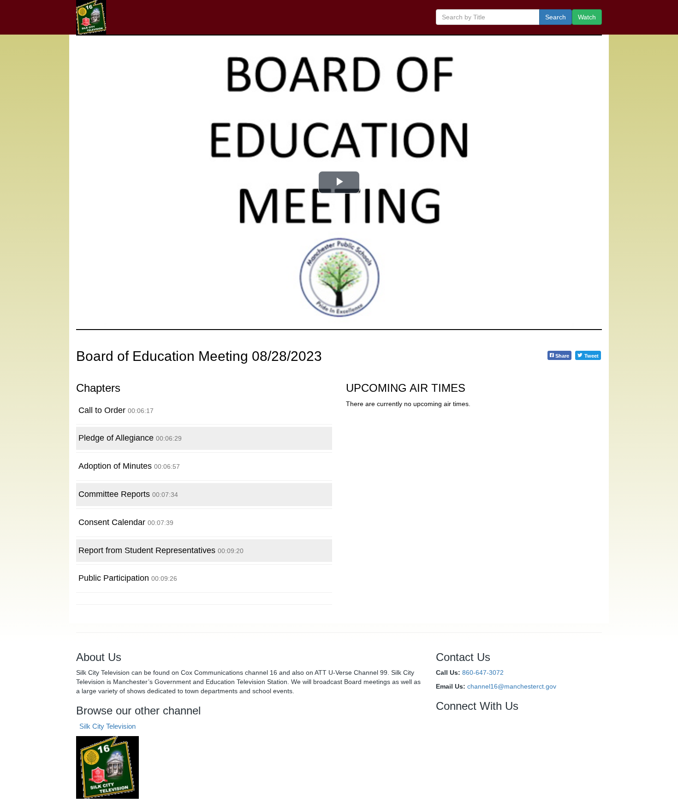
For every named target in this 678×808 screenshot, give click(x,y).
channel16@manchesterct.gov (511, 686)
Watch (587, 17)
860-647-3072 (483, 672)
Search (555, 17)
